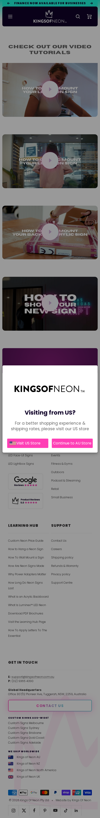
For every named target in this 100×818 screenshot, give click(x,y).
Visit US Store (28, 443)
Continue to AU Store (72, 443)
